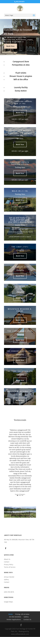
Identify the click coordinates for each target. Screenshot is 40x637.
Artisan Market (9, 577)
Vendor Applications (14, 619)
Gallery (6, 579)
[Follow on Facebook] (5, 548)
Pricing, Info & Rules (22, 614)
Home (10, 614)
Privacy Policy (8, 564)
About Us (7, 559)
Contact (6, 562)
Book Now (10, 46)
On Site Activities (15, 617)
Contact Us (27, 619)
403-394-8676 (15, 237)
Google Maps (8, 602)
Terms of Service (9, 567)
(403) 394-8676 (9, 592)
